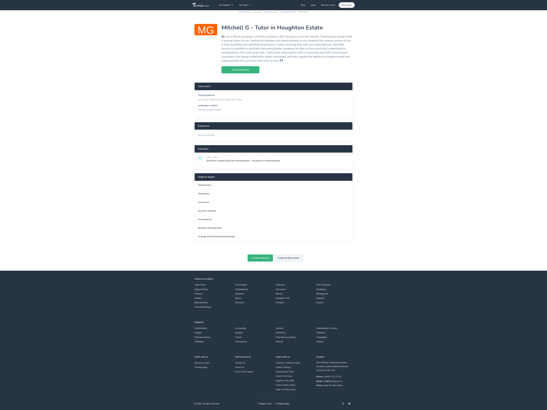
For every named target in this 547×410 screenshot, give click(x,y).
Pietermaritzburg (202, 307)
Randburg (321, 289)
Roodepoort (322, 293)
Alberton (239, 293)
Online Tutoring (283, 367)
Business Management (210, 228)
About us (239, 367)
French (238, 337)
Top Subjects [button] (224, 5)
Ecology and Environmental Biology (216, 236)
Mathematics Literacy (326, 328)
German (279, 328)
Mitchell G (304, 12)
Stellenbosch (241, 289)
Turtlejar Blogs (282, 403)
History (319, 341)
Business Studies (207, 210)
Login (313, 5)
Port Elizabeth (323, 284)
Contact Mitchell (260, 258)
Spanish (239, 332)
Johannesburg (271, 12)
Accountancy (205, 219)
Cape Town (200, 284)
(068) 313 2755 (332, 376)
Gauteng (257, 12)
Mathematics (205, 185)
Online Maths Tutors (286, 385)
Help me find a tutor (288, 258)
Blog (303, 5)
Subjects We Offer (285, 380)
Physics (279, 341)
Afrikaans (199, 341)
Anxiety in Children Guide (288, 362)
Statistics (320, 332)
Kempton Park (283, 298)
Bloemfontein (201, 302)
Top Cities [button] (243, 5)
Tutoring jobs (200, 367)
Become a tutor (328, 5)
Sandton (320, 298)
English (198, 332)
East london (241, 284)
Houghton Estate (288, 12)
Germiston (281, 289)
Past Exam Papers (244, 371)
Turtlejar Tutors (265, 403)
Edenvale (280, 284)
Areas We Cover (284, 376)
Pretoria (198, 293)
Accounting (240, 328)
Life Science (241, 341)
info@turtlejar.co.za (332, 381)
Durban (198, 298)
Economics (203, 202)
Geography (204, 193)
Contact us (240, 362)
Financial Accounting (285, 337)
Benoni (279, 293)
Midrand (280, 302)
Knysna (319, 302)
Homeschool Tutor (285, 371)
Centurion (239, 302)
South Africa (244, 12)
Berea (238, 298)
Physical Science (202, 337)
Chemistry (281, 332)
